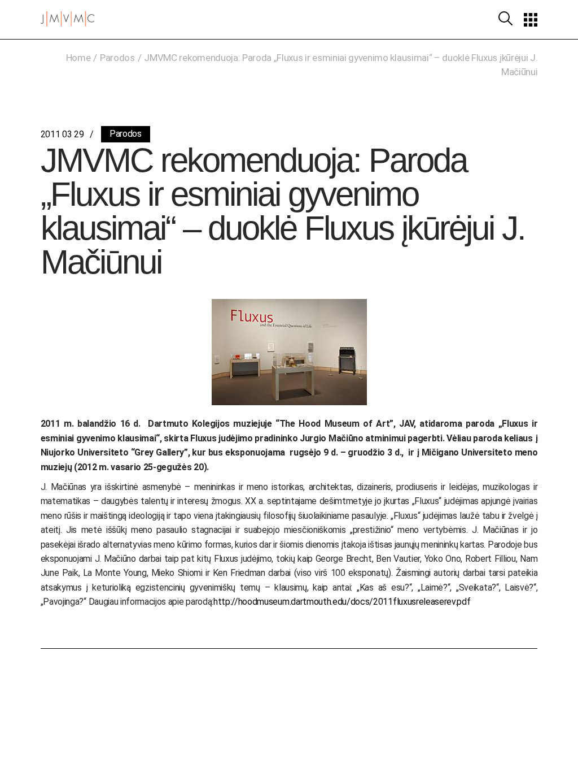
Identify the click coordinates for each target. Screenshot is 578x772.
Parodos (117, 57)
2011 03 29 (62, 134)
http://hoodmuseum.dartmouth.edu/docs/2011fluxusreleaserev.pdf (341, 601)
